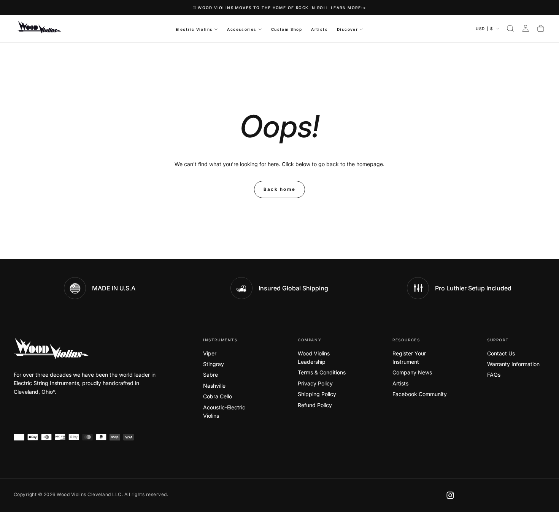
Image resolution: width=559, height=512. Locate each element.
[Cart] (540, 28)
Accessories (241, 29)
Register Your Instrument (409, 357)
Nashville (214, 385)
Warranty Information (513, 364)
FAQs (493, 374)
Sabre (210, 374)
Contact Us (501, 353)
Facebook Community (419, 394)
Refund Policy (315, 405)
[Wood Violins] (52, 348)
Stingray (213, 364)
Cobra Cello (217, 396)
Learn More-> (349, 7)
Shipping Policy (317, 394)
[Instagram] (450, 495)
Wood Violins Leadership (314, 357)
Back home (280, 189)
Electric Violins (194, 29)
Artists (319, 29)
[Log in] (525, 28)
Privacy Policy (315, 383)
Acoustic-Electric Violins (224, 411)
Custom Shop (286, 29)
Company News (412, 372)
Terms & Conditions (322, 372)
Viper (209, 353)
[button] (510, 28)
